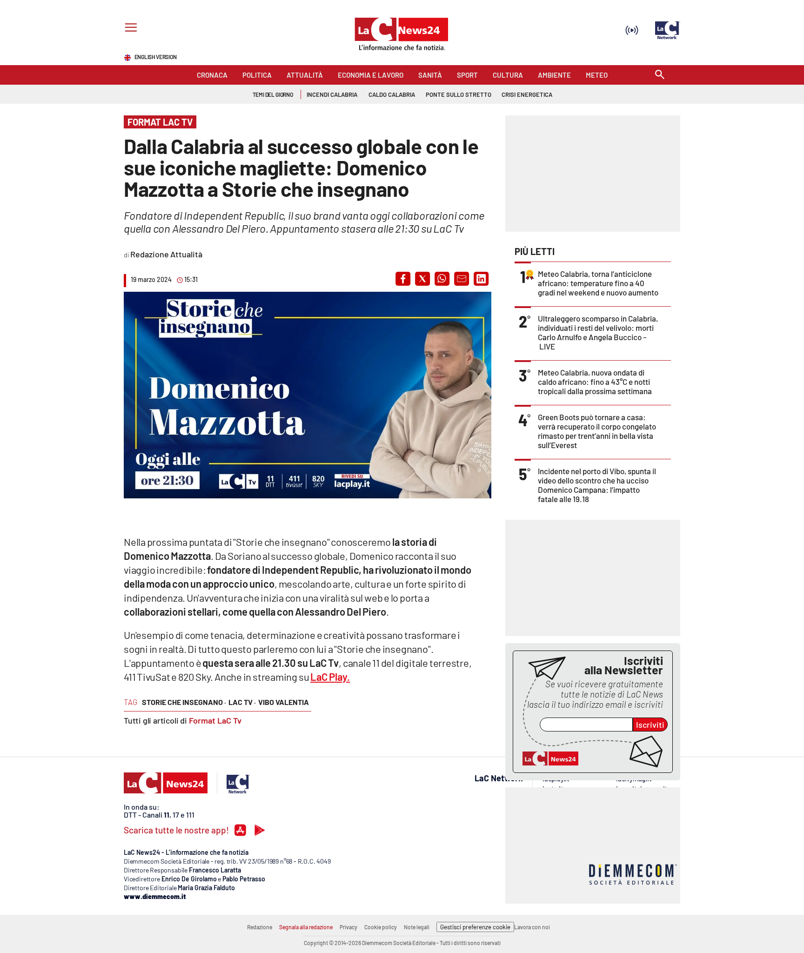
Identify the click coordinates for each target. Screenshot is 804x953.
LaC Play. (330, 677)
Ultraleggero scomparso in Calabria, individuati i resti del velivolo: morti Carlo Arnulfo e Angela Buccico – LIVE (598, 332)
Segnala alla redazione (306, 927)
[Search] (659, 75)
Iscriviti (650, 724)
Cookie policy (380, 927)
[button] (402, 279)
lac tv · (242, 702)
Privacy (348, 927)
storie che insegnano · (184, 702)
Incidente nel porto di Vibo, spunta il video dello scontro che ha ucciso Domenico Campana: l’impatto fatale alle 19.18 (597, 484)
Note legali (416, 927)
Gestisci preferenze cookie (475, 927)
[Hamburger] (129, 28)
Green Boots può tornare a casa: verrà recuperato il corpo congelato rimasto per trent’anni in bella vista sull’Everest (597, 431)
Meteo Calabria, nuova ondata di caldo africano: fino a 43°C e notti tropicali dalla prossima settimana (595, 382)
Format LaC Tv (215, 720)
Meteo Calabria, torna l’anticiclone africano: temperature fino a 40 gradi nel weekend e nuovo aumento (598, 283)
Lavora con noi (532, 927)
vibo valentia (283, 702)
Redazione (259, 927)
